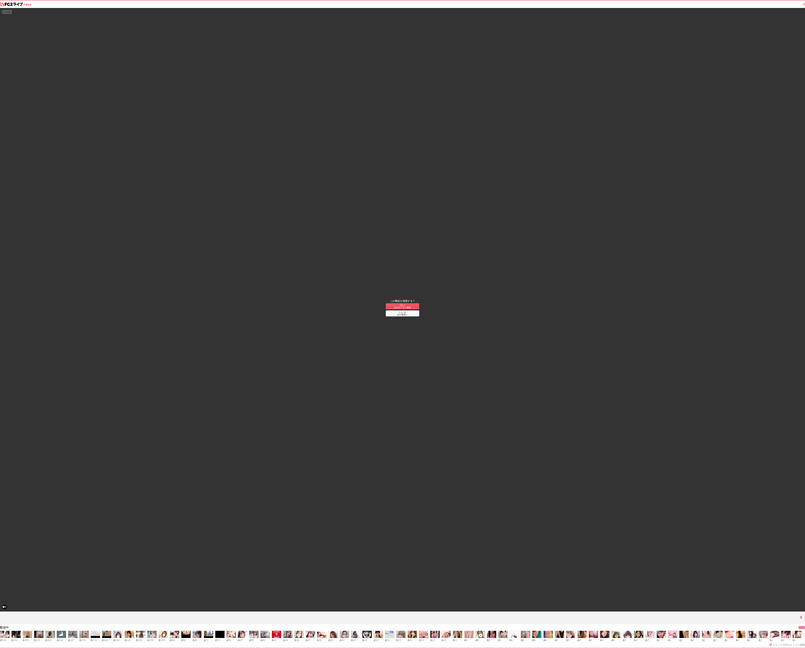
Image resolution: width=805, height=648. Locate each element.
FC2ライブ (15, 4)
